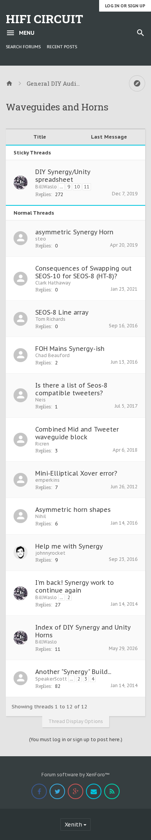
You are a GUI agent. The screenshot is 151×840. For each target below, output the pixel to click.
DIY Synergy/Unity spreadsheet (62, 175)
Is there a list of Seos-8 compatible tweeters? (71, 389)
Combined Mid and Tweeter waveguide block (77, 433)
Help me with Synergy (69, 546)
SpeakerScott (51, 679)
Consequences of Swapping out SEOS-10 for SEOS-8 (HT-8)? (83, 272)
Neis (40, 400)
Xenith (73, 824)
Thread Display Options (75, 721)
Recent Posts (62, 46)
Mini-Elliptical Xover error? (76, 473)
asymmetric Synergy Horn (74, 232)
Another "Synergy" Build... (73, 672)
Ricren (42, 444)
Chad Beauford (52, 355)
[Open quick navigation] (137, 83)
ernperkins (47, 480)
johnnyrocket (50, 553)
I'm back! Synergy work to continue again (74, 586)
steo (40, 239)
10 (77, 187)
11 (86, 187)
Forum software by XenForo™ (75, 774)
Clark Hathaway (52, 283)
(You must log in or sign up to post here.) (75, 739)
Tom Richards (50, 319)
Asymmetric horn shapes (73, 509)
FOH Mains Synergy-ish (70, 348)
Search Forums (23, 46)
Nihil (40, 516)
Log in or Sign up (125, 5)
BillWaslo (46, 187)
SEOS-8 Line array (62, 312)
